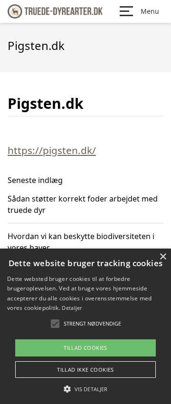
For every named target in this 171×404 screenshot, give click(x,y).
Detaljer (72, 307)
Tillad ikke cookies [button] (85, 369)
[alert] (85, 326)
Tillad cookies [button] (85, 347)
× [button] (162, 256)
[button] (85, 389)
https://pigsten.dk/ (52, 150)
